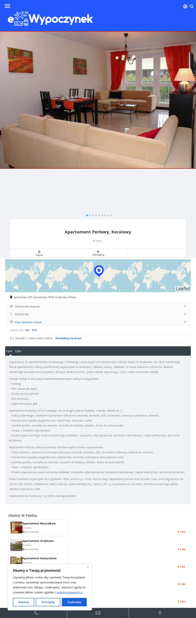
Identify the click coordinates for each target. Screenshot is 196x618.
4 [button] (95, 214)
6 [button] (101, 214)
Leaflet (183, 288)
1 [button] (86, 214)
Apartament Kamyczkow (39, 558)
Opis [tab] (9, 351)
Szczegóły (48, 602)
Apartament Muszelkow (39, 523)
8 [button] (107, 214)
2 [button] (89, 214)
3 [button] (92, 214)
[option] (98, 100)
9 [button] (110, 214)
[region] (50, 587)
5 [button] (98, 214)
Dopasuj (23, 602)
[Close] (88, 567)
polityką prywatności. (70, 592)
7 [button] (104, 214)
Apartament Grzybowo (38, 541)
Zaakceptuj (74, 602)
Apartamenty (31, 531)
